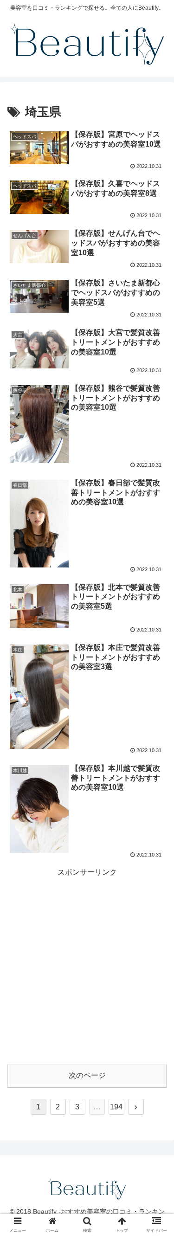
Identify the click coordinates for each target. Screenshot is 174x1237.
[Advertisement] (87, 966)
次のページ (87, 1075)
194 (116, 1107)
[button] (156, 1202)
